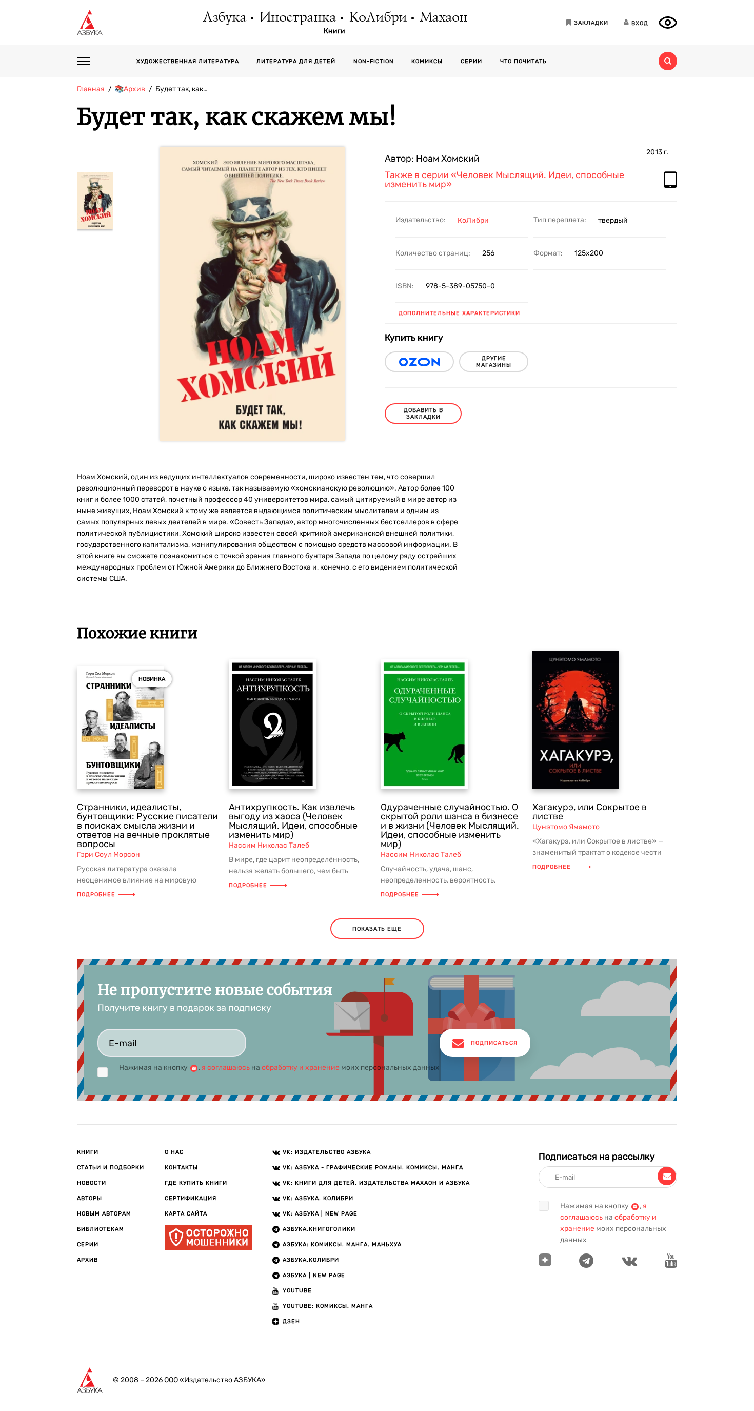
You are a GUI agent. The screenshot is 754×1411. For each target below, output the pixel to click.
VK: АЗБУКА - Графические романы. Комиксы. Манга (373, 1167)
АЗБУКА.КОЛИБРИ (311, 1260)
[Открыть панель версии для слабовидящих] (668, 22)
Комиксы (427, 61)
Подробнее (96, 894)
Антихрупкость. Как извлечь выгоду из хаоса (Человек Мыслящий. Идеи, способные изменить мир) (293, 820)
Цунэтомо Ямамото (566, 826)
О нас (174, 1152)
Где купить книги (196, 1183)
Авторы (89, 1198)
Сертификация (190, 1198)
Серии (471, 61)
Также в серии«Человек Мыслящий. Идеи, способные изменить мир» (504, 180)
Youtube (297, 1290)
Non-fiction (373, 61)
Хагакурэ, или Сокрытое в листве (589, 811)
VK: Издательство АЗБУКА (327, 1152)
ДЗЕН (291, 1321)
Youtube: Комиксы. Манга (328, 1306)
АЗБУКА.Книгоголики (319, 1229)
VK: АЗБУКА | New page (320, 1213)
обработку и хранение (301, 1067)
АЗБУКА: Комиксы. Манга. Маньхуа (342, 1244)
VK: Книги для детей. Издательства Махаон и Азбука (376, 1183)
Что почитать (523, 61)
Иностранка (297, 18)
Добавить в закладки (423, 413)
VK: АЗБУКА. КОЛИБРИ (318, 1198)
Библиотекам (100, 1229)
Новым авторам (104, 1213)
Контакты (181, 1167)
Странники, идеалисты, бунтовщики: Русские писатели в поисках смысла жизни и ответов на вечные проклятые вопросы (147, 825)
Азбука (224, 18)
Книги (334, 31)
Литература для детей (295, 61)
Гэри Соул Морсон (108, 854)
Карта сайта (186, 1213)
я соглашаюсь (226, 1067)
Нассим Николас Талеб (269, 845)
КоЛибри (377, 18)
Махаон (443, 18)
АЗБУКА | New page (314, 1275)
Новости (91, 1183)
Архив (87, 1260)
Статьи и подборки (110, 1167)
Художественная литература (187, 61)
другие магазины (493, 361)
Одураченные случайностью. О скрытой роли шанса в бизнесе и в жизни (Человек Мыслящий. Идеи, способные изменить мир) (450, 825)
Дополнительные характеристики (459, 313)
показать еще (377, 929)
